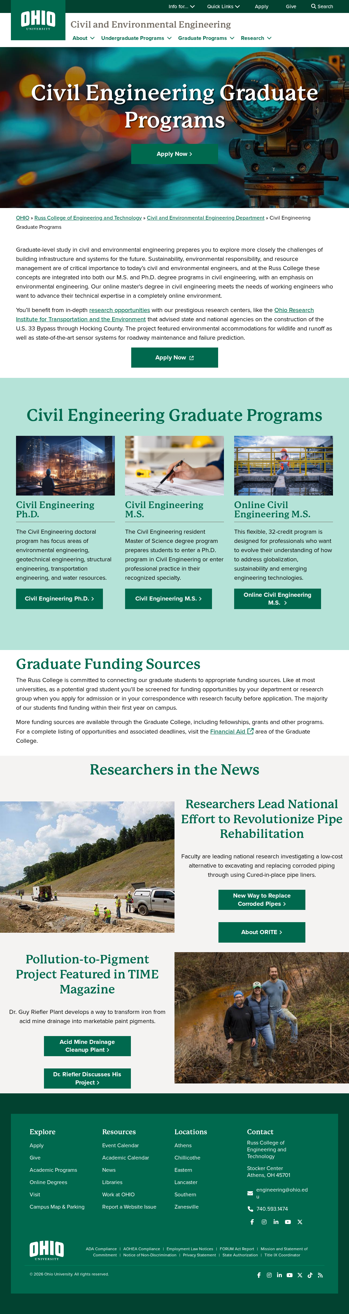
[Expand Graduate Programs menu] (232, 38)
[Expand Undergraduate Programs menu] (169, 38)
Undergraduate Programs (132, 38)
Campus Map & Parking (57, 1207)
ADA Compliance (101, 1249)
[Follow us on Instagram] (264, 1222)
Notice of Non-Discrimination (150, 1255)
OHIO (22, 218)
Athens (183, 1145)
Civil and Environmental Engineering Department (205, 218)
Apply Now (172, 153)
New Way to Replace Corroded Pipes (262, 899)
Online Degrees (48, 1182)
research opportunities (119, 310)
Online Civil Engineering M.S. (278, 598)
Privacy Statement (199, 1255)
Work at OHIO (118, 1194)
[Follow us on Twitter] (300, 1222)
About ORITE (259, 932)
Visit (35, 1194)
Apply (261, 6)
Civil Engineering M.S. (166, 598)
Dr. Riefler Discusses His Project (87, 1078)
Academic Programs (53, 1170)
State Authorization (240, 1255)
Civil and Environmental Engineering (151, 24)
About (80, 38)
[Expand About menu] (92, 38)
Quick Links (221, 6)
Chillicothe (187, 1158)
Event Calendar (120, 1145)
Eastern (183, 1170)
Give (291, 6)
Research (252, 38)
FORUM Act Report (237, 1249)
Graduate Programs (202, 38)
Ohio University (58, 1274)
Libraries (112, 1182)
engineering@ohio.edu (282, 1193)
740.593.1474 (272, 1209)
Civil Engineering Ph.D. (57, 598)
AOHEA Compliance (141, 1249)
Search (324, 6)
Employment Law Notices (190, 1249)
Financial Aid (232, 731)
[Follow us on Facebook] (252, 1222)
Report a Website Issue (129, 1207)
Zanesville (186, 1207)
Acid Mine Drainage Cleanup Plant (87, 1045)
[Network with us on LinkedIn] (276, 1222)
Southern (185, 1194)
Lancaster (185, 1182)
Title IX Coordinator (282, 1255)
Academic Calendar (125, 1158)
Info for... (179, 6)
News (109, 1170)
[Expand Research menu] (269, 38)
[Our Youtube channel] (288, 1222)
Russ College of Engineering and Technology (88, 218)
